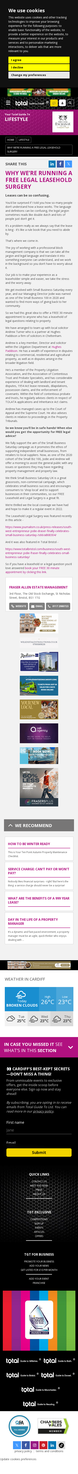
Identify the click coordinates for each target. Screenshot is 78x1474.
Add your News (39, 1265)
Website (21, 606)
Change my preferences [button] (28, 75)
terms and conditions (49, 1451)
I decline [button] (17, 67)
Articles (39, 1232)
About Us (39, 1194)
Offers (39, 1236)
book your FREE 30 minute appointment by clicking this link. (32, 570)
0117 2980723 (60, 606)
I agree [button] (16, 60)
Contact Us (39, 1181)
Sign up (39, 1223)
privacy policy (23, 1451)
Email (39, 606)
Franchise (39, 1283)
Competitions (39, 1219)
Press (39, 1190)
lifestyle (24, 140)
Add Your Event (39, 1278)
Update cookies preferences (18, 1459)
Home (10, 140)
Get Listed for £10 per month (39, 1270)
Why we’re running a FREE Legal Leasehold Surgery (33, 149)
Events (39, 1227)
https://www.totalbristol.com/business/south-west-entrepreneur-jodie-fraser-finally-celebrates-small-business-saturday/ (38, 553)
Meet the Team (39, 1185)
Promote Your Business (39, 1261)
